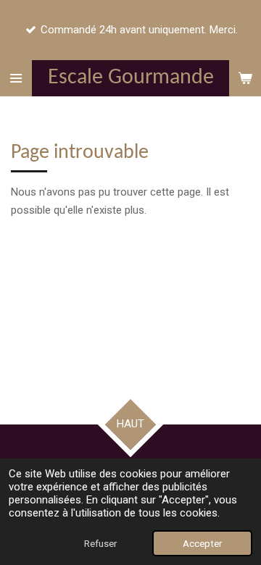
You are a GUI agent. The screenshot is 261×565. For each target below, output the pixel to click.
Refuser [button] (100, 543)
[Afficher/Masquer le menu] (16, 78)
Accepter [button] (202, 543)
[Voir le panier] (245, 78)
